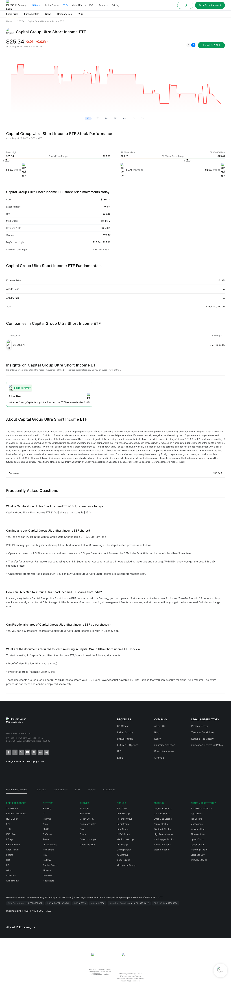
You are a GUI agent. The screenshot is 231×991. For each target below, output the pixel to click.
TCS (8, 829)
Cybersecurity (87, 844)
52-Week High (198, 829)
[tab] (16, 791)
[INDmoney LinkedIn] (14, 752)
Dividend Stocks (162, 829)
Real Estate (48, 849)
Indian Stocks (52, 5)
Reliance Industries (16, 813)
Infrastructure (50, 844)
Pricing (115, 5)
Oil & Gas (47, 875)
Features (103, 5)
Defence (47, 834)
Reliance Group (124, 818)
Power (46, 839)
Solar (82, 829)
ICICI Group (122, 855)
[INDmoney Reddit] (40, 752)
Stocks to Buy (198, 855)
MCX (48, 910)
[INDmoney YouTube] (27, 752)
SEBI (26, 910)
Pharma (47, 818)
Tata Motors (12, 808)
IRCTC (9, 855)
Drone (83, 834)
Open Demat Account (210, 5)
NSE (34, 910)
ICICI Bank (11, 834)
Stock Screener (162, 849)
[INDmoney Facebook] (8, 752)
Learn (157, 738)
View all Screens (162, 844)
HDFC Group (123, 834)
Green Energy (87, 818)
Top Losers (196, 818)
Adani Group (123, 813)
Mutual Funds (79, 5)
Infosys (9, 839)
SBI (8, 824)
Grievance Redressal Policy (207, 744)
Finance (47, 870)
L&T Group (122, 844)
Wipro (9, 870)
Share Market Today (201, 808)
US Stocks (36, 5)
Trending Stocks (199, 849)
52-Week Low (198, 834)
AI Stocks (85, 808)
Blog (157, 732)
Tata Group (122, 808)
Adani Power (12, 849)
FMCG (46, 829)
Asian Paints (12, 880)
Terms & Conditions (202, 732)
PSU (45, 855)
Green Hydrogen (88, 839)
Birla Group (122, 829)
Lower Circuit (197, 844)
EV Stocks (85, 813)
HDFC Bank (12, 818)
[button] (190, 45)
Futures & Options (127, 744)
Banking (47, 808)
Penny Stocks (161, 824)
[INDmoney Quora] (46, 752)
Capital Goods (50, 865)
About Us (159, 726)
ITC (8, 860)
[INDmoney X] (21, 752)
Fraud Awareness (164, 751)
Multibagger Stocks (164, 839)
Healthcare (48, 880)
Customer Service (164, 744)
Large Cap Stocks (163, 808)
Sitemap (159, 757)
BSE (41, 910)
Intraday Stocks (199, 860)
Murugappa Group (126, 865)
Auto (45, 824)
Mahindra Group (125, 839)
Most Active (197, 824)
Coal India (11, 875)
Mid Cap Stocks (162, 813)
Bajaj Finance (13, 844)
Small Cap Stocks (163, 818)
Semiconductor (88, 824)
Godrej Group (124, 849)
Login (185, 5)
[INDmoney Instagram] (33, 752)
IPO (91, 5)
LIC (8, 865)
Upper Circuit (197, 839)
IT (44, 813)
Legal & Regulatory (202, 738)
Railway (47, 860)
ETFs (65, 5)
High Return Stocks (163, 834)
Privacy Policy (199, 726)
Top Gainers (197, 813)
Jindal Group (123, 860)
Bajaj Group (123, 824)
